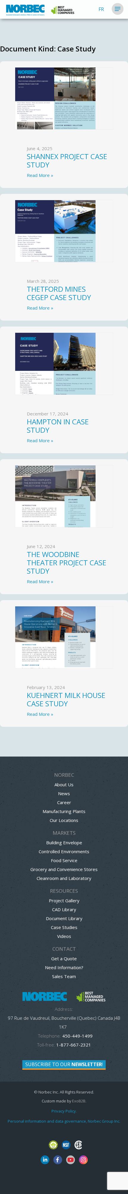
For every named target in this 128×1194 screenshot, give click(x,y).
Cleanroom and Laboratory (64, 878)
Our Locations (64, 820)
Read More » (40, 175)
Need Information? (64, 967)
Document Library (64, 918)
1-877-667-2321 (73, 1045)
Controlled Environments (64, 851)
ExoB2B (78, 1101)
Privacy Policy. (64, 1111)
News (64, 793)
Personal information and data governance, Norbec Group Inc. (64, 1121)
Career (64, 802)
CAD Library (64, 909)
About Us (64, 784)
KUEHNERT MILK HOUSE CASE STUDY (66, 699)
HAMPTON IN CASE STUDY (58, 426)
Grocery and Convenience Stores (64, 869)
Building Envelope (64, 842)
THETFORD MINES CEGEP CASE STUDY (59, 293)
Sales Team (64, 976)
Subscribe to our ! (64, 1064)
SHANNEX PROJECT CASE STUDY (67, 160)
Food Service (64, 860)
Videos (64, 936)
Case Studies (64, 927)
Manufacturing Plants (64, 811)
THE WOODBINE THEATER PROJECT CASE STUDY (66, 562)
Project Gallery (64, 900)
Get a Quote (64, 958)
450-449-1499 (77, 1036)
